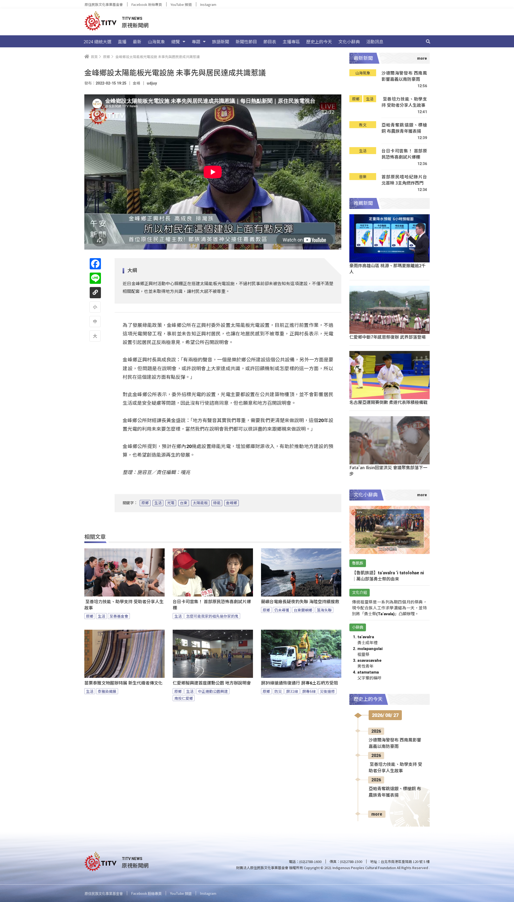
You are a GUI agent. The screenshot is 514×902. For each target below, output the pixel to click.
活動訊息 (374, 41)
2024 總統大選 (97, 41)
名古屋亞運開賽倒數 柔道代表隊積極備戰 (388, 402)
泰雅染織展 (107, 691)
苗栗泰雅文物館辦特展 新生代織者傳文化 (123, 683)
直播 (122, 41)
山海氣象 (156, 41)
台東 (183, 503)
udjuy (152, 83)
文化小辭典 (349, 41)
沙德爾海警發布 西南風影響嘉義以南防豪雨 (404, 76)
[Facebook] (95, 263)
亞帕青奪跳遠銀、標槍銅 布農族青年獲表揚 (404, 128)
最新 (137, 41)
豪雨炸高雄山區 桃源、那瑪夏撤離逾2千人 (387, 268)
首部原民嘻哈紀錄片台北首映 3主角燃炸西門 (404, 180)
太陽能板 (200, 503)
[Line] (95, 278)
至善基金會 (118, 616)
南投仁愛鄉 (183, 698)
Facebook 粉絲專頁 (146, 4)
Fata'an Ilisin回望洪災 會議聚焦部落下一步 (388, 470)
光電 (171, 503)
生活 (158, 503)
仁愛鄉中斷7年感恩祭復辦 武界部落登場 (387, 337)
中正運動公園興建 (213, 691)
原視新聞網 (135, 25)
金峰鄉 (231, 503)
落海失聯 (324, 610)
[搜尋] (428, 41)
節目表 (269, 41)
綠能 (217, 503)
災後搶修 (327, 691)
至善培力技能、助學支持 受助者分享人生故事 (124, 604)
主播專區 (291, 41)
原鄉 (145, 503)
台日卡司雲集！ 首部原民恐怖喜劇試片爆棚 (212, 604)
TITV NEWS (132, 18)
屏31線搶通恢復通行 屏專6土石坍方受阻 (299, 683)
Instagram (208, 4)
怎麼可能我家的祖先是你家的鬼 (212, 616)
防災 (278, 691)
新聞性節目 (246, 41)
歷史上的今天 (319, 41)
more (376, 814)
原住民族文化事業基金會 (104, 4)
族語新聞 (220, 41)
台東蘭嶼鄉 (303, 610)
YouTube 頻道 (181, 4)
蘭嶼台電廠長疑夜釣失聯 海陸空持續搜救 (300, 601)
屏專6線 (309, 691)
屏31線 (292, 691)
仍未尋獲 (281, 610)
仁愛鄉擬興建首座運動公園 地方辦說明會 (212, 683)
